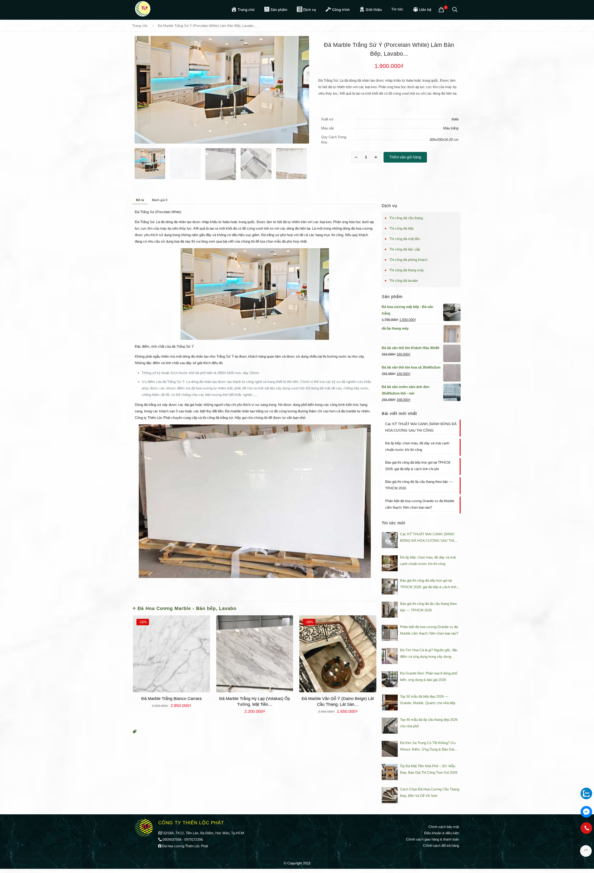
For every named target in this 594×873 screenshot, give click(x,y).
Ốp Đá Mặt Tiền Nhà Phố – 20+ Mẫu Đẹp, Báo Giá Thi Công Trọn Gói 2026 (428, 769)
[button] (134, 732)
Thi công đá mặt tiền (404, 239)
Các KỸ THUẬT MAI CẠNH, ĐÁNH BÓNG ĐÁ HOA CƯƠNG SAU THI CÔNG (421, 427)
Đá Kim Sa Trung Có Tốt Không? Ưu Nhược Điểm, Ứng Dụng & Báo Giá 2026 (427, 747)
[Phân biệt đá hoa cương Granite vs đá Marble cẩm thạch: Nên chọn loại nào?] (390, 633)
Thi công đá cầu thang (406, 218)
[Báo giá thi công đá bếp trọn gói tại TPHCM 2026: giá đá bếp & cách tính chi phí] (390, 586)
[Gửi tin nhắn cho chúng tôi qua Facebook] (586, 812)
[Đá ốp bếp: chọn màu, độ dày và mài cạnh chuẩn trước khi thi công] (390, 563)
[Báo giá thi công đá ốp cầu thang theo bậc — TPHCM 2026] (390, 610)
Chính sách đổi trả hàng (441, 845)
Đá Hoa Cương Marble (164, 608)
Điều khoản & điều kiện (441, 833)
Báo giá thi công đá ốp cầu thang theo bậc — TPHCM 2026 (419, 485)
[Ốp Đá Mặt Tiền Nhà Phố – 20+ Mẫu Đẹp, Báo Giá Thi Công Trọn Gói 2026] (390, 772)
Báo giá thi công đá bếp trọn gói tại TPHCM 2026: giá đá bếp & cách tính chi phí (417, 465)
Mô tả (140, 200)
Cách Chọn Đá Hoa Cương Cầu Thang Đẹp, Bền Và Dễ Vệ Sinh (429, 792)
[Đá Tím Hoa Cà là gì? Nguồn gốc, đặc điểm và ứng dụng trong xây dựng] (390, 656)
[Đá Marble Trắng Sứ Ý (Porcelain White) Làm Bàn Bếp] (222, 90)
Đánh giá (159, 200)
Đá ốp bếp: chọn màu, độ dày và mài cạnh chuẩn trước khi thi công (417, 446)
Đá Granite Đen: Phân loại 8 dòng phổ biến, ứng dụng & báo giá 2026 (428, 676)
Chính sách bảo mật (443, 827)
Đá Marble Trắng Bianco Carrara (171, 698)
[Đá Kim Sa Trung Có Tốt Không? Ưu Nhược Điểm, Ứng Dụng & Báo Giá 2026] (390, 749)
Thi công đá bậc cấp (404, 249)
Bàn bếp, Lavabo (216, 608)
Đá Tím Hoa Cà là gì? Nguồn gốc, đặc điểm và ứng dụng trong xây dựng (429, 653)
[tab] (139, 200)
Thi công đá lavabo (403, 280)
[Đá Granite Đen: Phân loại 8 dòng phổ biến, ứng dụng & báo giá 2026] (390, 679)
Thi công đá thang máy (406, 270)
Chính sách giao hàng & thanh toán (432, 839)
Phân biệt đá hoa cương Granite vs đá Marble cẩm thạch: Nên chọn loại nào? (419, 504)
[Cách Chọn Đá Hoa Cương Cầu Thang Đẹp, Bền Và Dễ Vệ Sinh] (390, 795)
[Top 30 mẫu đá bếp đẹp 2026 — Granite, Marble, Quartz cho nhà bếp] (390, 702)
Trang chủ (139, 26)
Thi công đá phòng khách (408, 260)
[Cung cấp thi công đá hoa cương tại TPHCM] (142, 8)
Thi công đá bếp (401, 228)
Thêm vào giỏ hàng (405, 157)
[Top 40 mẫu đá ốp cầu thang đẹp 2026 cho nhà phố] (390, 726)
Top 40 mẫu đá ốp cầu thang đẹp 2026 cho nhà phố (429, 723)
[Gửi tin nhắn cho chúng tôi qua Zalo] (586, 793)
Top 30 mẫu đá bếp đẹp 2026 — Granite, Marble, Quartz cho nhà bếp (427, 699)
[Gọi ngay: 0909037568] (586, 830)
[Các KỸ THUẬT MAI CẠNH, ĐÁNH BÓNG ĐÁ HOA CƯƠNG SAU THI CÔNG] (390, 540)
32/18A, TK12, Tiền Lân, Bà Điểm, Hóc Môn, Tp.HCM (203, 833)
